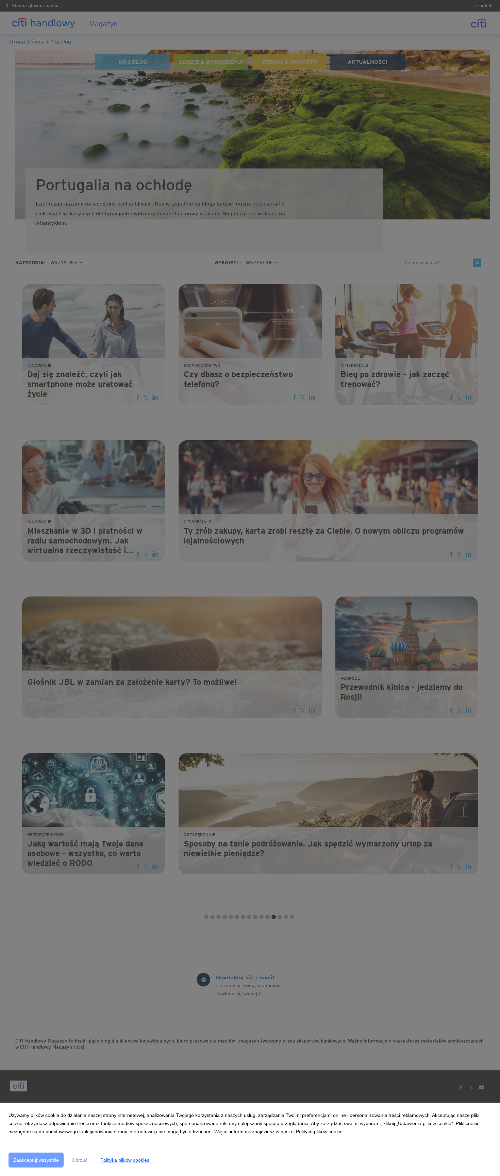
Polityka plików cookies (124, 1160)
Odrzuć (79, 1160)
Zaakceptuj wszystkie (36, 1160)
